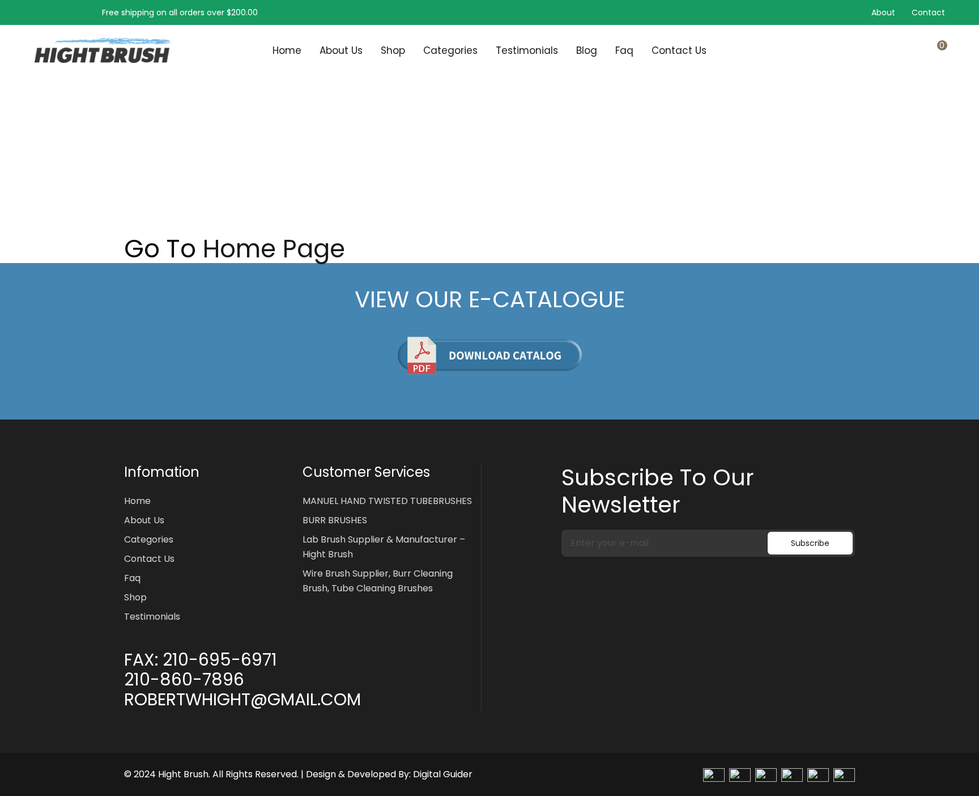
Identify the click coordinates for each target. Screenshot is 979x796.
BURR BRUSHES (335, 520)
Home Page (274, 249)
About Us (341, 50)
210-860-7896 (184, 680)
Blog (586, 50)
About (883, 12)
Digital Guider (443, 774)
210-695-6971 (220, 660)
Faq (624, 50)
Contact (928, 12)
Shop (393, 50)
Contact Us (679, 50)
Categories (450, 50)
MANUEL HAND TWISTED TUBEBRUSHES (387, 500)
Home (287, 50)
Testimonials (527, 50)
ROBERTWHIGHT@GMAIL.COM (242, 700)
